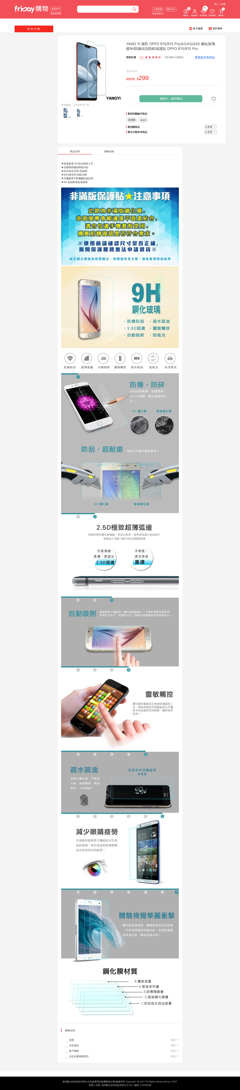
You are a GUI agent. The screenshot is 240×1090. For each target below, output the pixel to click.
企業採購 (158, 9)
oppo (143, 119)
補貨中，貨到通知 (171, 98)
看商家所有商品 (205, 57)
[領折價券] (215, 28)
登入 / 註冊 (219, 4)
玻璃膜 (131, 119)
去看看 (209, 126)
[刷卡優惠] (196, 28)
